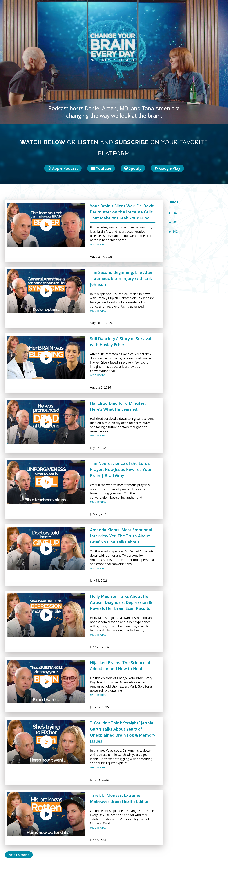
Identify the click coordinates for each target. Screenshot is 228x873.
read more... (98, 244)
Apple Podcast (64, 168)
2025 (175, 222)
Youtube (103, 168)
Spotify (134, 168)
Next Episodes (19, 855)
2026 (175, 213)
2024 (175, 231)
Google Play (169, 168)
